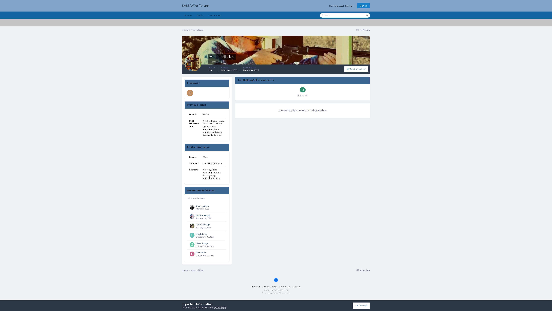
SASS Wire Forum (195, 6)
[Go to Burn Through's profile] (192, 225)
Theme (255, 286)
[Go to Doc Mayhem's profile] (192, 207)
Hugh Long (201, 234)
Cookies (297, 286)
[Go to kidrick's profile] (190, 93)
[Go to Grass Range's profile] (192, 244)
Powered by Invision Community (276, 293)
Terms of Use (220, 307)
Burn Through (203, 224)
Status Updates (353, 15)
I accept (362, 305)
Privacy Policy (270, 286)
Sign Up (363, 6)
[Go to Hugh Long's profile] (192, 235)
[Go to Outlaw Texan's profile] (192, 216)
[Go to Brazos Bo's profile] (192, 254)
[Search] (367, 15)
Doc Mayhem (202, 206)
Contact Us (284, 286)
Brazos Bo (201, 253)
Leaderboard (215, 15)
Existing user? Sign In (341, 6)
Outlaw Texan (203, 215)
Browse (188, 15)
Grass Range (202, 243)
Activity (200, 15)
